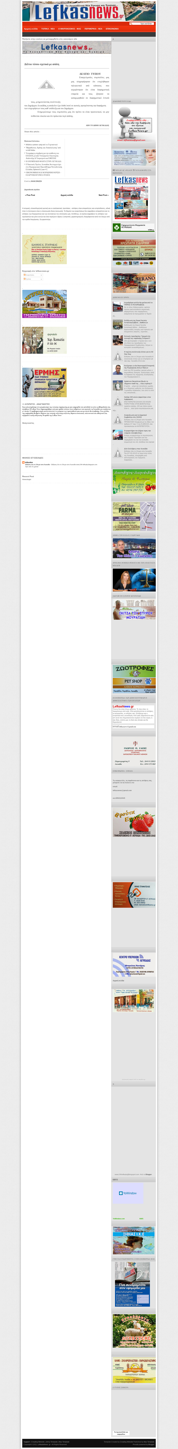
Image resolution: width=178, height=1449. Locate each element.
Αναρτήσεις (29, 275)
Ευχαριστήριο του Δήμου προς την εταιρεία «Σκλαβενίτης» (137, 432)
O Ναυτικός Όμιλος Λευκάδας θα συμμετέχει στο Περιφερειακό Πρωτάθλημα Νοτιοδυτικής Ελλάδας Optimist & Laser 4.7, (44, 167)
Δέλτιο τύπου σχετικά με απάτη (41, 64)
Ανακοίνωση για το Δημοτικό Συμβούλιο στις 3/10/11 (135, 416)
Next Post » (103, 195)
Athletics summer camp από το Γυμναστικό (42, 144)
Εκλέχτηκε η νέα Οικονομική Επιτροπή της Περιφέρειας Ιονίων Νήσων (139, 367)
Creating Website (37, 1442)
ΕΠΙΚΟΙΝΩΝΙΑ (112, 29)
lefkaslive (29, 462)
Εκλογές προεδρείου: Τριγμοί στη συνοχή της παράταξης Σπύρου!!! (137, 337)
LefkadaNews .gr (44, 1445)
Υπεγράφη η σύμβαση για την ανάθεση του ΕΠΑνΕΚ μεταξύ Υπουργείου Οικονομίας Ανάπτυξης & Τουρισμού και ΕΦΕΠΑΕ (42, 155)
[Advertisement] (133, 639)
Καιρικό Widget (128, 1193)
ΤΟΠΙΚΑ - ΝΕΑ (48, 29)
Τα (115, 1432)
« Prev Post (30, 195)
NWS (141, 1219)
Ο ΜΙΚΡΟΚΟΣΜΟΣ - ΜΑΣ (69, 29)
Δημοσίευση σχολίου (32, 190)
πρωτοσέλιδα (120, 1432)
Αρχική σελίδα (31, 29)
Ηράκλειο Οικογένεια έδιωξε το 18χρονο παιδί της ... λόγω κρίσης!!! (138, 382)
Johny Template (52, 1442)
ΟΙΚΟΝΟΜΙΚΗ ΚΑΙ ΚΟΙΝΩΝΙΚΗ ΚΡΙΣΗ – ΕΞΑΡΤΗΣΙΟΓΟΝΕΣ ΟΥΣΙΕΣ (43, 173)
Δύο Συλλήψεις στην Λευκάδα (135, 449)
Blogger (149, 1174)
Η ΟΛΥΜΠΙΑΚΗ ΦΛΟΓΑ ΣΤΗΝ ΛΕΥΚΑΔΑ (43, 161)
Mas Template (64, 1442)
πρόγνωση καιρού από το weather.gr (133, 1079)
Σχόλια (28, 279)
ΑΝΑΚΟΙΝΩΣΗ (36, 181)
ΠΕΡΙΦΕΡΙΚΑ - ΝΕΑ (93, 29)
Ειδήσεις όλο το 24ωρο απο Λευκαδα (37, 464)
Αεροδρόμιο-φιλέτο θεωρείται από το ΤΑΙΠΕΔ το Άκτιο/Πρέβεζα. (138, 304)
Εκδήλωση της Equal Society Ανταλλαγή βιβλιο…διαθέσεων (136, 322)
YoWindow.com (119, 1219)
